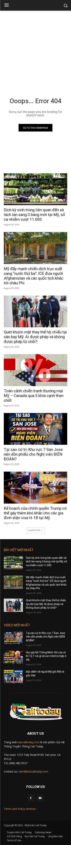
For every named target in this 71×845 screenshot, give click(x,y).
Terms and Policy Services (20, 809)
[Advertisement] (35, 48)
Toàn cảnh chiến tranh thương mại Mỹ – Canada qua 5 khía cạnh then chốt (33, 396)
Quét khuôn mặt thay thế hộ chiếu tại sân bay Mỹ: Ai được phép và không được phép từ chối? (35, 337)
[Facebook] (30, 798)
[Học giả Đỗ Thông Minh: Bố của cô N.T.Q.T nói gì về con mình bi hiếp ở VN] (13, 657)
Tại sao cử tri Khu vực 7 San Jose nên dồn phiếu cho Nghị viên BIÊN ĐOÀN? (33, 454)
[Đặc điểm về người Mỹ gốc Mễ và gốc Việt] (13, 676)
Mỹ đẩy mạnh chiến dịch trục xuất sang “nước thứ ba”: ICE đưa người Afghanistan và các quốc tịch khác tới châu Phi (33, 275)
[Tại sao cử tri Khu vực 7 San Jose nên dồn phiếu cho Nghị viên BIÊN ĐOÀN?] (35, 429)
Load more (34, 530)
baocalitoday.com (28, 742)
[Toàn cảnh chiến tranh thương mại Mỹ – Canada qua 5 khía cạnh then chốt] (35, 370)
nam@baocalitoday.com (33, 771)
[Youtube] (40, 798)
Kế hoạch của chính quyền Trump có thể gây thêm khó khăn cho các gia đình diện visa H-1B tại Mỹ (35, 513)
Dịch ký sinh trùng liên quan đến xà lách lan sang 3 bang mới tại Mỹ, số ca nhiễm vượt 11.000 (34, 215)
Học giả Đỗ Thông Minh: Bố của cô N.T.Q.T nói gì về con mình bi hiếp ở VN (46, 656)
